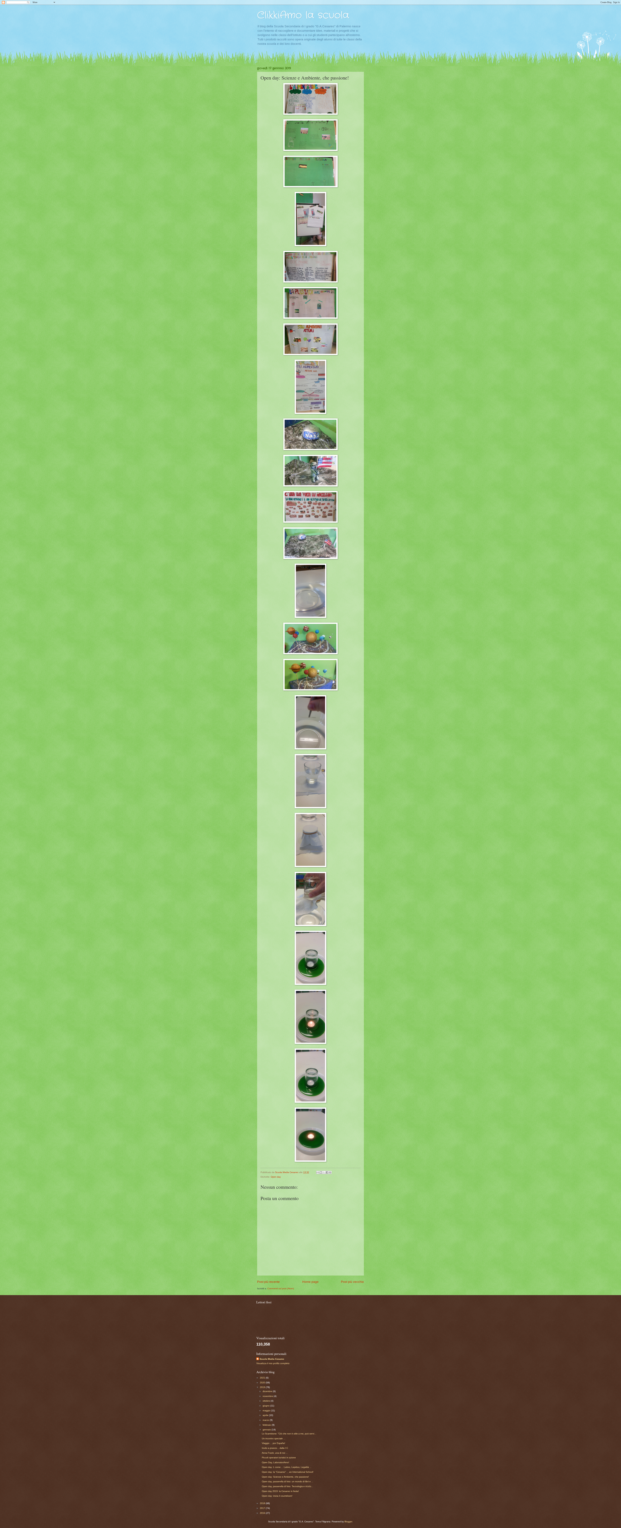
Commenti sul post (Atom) (280, 1288)
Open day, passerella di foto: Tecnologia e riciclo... (287, 1486)
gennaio (267, 1429)
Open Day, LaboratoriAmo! (275, 1462)
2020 (263, 1382)
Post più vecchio (352, 1281)
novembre (268, 1396)
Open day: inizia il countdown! (277, 1496)
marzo (266, 1420)
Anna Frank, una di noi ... (275, 1453)
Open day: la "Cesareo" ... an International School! (287, 1472)
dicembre (268, 1391)
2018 (263, 1503)
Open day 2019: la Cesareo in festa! (280, 1491)
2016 (263, 1513)
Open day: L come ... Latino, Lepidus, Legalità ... (286, 1467)
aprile (266, 1415)
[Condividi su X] (324, 1172)
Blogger (348, 1521)
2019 (263, 1387)
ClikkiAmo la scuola (303, 15)
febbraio (267, 1425)
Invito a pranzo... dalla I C (275, 1448)
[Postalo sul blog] (320, 1172)
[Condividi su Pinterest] (330, 1172)
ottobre (267, 1401)
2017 (263, 1508)
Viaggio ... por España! (273, 1443)
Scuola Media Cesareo (272, 1359)
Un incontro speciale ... (273, 1438)
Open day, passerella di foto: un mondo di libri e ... (287, 1481)
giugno (266, 1406)
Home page (310, 1281)
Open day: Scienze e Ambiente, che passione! (285, 1477)
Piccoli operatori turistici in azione (279, 1457)
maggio (267, 1410)
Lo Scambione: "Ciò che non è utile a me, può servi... (289, 1433)
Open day (276, 1177)
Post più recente (268, 1281)
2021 (263, 1378)
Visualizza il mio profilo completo (272, 1363)
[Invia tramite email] (317, 1172)
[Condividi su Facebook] (327, 1172)
